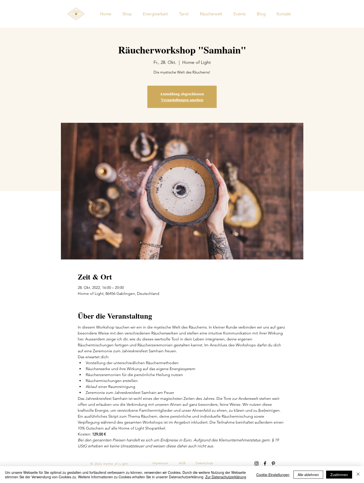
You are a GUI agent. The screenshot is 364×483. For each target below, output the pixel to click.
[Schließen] (358, 474)
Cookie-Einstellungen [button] (272, 474)
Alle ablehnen (308, 474)
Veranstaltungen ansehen (182, 99)
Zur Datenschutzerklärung (225, 476)
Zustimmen (339, 474)
